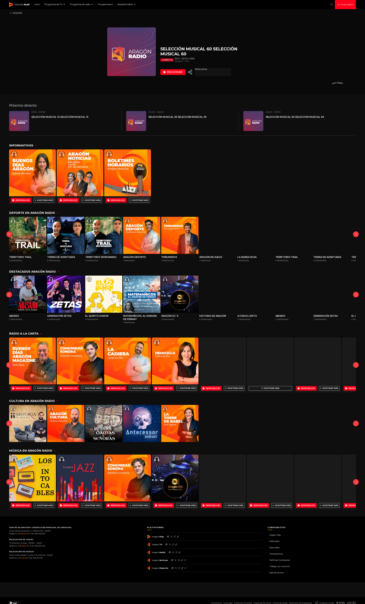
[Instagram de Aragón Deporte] (179, 568)
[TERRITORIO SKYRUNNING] (103, 235)
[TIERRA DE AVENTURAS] (65, 235)
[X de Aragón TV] (169, 544)
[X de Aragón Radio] (173, 552)
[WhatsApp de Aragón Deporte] (185, 568)
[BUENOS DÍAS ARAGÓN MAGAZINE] (32, 361)
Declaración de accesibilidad (300, 603)
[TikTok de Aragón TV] (176, 544)
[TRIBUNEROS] (179, 235)
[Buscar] (331, 5)
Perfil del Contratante (279, 560)
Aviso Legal (228, 603)
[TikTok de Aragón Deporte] (182, 568)
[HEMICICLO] (175, 361)
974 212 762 (23, 558)
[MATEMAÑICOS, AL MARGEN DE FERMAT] (141, 294)
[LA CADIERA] (127, 361)
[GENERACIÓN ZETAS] (65, 294)
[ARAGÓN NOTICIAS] (80, 172)
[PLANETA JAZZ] (80, 478)
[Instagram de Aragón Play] (174, 536)
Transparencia (276, 554)
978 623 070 (23, 546)
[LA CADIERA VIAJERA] (270, 361)
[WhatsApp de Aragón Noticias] (185, 560)
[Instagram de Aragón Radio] (176, 552)
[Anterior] (9, 234)
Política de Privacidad (243, 603)
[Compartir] (190, 72)
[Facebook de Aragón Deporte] (172, 568)
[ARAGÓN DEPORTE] (141, 235)
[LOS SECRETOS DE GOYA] (294, 423)
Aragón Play (275, 535)
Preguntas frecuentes (262, 603)
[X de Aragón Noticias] (175, 560)
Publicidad (274, 541)
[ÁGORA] (317, 361)
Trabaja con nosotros (279, 566)
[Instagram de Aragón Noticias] (178, 560)
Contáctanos (216, 603)
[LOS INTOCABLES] (32, 478)
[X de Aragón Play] (171, 536)
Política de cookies (280, 603)
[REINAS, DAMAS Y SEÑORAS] (103, 423)
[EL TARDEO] (222, 361)
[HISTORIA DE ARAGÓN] (218, 294)
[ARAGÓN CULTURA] (65, 423)
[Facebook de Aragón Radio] (169, 552)
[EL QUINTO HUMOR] (103, 294)
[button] (55, 4)
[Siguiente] (356, 234)
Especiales (274, 547)
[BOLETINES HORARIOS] (127, 172)
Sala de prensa (276, 572)
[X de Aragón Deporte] (175, 568)
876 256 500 (23, 534)
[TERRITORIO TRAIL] (27, 235)
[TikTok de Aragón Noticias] (182, 560)
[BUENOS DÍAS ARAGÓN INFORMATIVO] (32, 172)
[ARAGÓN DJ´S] (179, 294)
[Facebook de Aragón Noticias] (172, 560)
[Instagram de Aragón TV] (173, 544)
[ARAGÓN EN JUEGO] (218, 235)
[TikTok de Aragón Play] (177, 536)
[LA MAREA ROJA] (256, 235)
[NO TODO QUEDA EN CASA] (256, 423)
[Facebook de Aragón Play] (167, 536)
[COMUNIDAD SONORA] (80, 361)
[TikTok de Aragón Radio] (179, 552)
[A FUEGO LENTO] (256, 294)
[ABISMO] (27, 294)
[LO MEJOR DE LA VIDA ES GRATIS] (222, 478)
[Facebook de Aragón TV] (166, 544)
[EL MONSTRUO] (332, 423)
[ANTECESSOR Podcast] (141, 423)
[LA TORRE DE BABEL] (179, 423)
